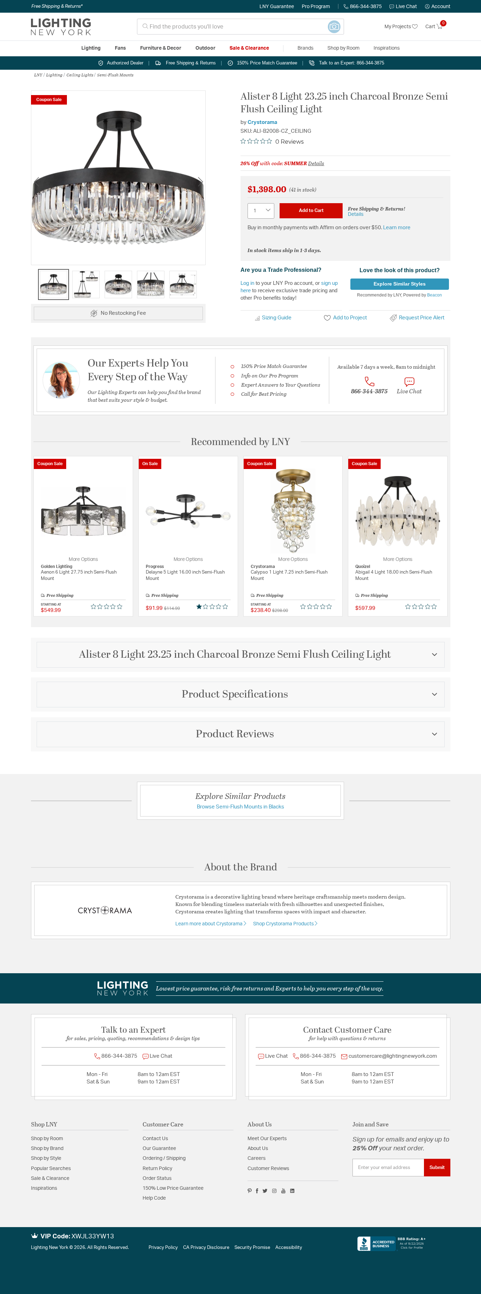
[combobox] (240, 27)
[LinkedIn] (292, 1190)
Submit (437, 1167)
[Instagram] (274, 1190)
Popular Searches (51, 1168)
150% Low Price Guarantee (173, 1188)
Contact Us (155, 1138)
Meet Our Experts (267, 1138)
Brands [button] (305, 48)
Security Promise (252, 1247)
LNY (38, 74)
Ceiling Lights (80, 74)
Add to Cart (311, 210)
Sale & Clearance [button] (249, 48)
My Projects (398, 26)
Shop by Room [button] (343, 48)
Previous (36, 181)
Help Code (154, 1198)
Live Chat (406, 6)
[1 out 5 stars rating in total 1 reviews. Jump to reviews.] (213, 607)
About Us (258, 1148)
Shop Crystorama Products (284, 923)
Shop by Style (46, 1158)
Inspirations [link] (387, 48)
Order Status (157, 1178)
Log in (247, 283)
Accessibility (288, 1247)
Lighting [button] (91, 48)
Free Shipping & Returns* (56, 6)
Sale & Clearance (50, 1178)
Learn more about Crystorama (209, 923)
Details (316, 163)
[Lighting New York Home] (61, 26)
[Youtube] (283, 1190)
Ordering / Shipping (164, 1158)
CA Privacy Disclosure (206, 1247)
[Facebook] (257, 1190)
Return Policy (157, 1168)
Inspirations (44, 1188)
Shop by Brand (47, 1148)
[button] (437, 6)
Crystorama (262, 122)
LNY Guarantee (277, 6)
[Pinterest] (250, 1190)
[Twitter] (265, 1190)
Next (200, 181)
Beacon (434, 295)
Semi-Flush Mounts (115, 74)
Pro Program (316, 6)
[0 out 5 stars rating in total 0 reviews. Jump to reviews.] (108, 607)
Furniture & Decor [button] (160, 48)
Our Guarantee (159, 1148)
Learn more (397, 227)
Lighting (54, 74)
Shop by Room (47, 1138)
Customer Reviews (268, 1168)
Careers (257, 1158)
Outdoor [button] (205, 48)
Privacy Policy (163, 1247)
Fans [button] (120, 48)
